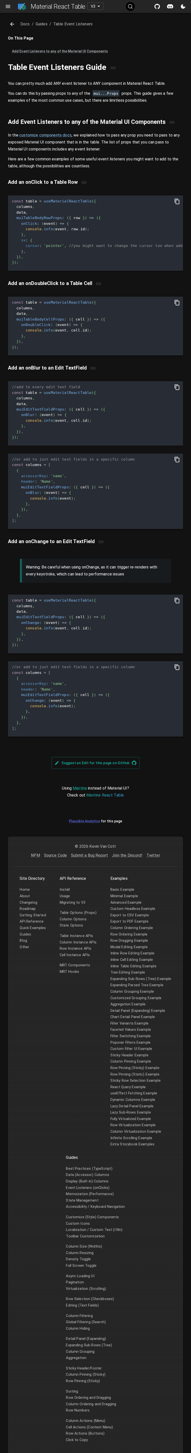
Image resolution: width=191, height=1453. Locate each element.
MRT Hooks (69, 972)
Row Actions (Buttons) (85, 1433)
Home (25, 890)
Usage (65, 896)
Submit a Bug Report (89, 855)
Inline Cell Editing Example (131, 960)
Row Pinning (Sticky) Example (134, 1068)
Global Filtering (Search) (86, 1322)
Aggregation (76, 1358)
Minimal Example (124, 896)
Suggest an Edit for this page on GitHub (95, 763)
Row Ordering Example (129, 934)
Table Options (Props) (78, 913)
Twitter (153, 855)
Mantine (80, 788)
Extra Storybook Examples (132, 1144)
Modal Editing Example (129, 947)
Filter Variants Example (129, 1023)
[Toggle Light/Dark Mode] (183, 6)
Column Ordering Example (131, 928)
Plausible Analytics (84, 821)
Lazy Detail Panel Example (132, 1106)
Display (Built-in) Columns (87, 1181)
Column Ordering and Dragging (91, 1404)
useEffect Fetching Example (133, 1093)
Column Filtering (79, 1316)
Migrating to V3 (72, 902)
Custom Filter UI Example (131, 1049)
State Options (71, 925)
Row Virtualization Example (133, 1125)
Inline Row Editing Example (132, 953)
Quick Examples (33, 928)
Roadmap (28, 909)
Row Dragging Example (129, 940)
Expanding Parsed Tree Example (136, 985)
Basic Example (122, 890)
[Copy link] (113, 68)
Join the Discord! (127, 855)
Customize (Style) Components (92, 1217)
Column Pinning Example (130, 1061)
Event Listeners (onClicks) (87, 1188)
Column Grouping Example (132, 991)
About (25, 896)
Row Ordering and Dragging (88, 1398)
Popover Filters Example (130, 1042)
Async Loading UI (80, 1276)
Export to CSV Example (129, 915)
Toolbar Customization (85, 1236)
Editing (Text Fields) (82, 1305)
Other (24, 947)
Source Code (55, 855)
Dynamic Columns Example (132, 1100)
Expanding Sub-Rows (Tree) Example (140, 979)
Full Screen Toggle (81, 1266)
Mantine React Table (105, 795)
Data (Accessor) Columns (87, 1175)
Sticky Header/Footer (84, 1368)
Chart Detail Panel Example (132, 1017)
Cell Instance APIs (75, 955)
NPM (35, 855)
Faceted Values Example (130, 1030)
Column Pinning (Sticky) (85, 1374)
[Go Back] (12, 24)
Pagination (75, 1282)
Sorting (72, 1391)
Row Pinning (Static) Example (134, 1074)
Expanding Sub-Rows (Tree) (89, 1345)
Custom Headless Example (132, 909)
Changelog (28, 902)
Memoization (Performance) (90, 1194)
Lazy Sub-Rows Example (130, 1112)
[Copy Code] (177, 201)
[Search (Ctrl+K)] (130, 6)
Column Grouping (80, 1352)
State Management (82, 1200)
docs (25, 24)
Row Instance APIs (76, 948)
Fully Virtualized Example (130, 1119)
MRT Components (75, 965)
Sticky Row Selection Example (135, 1080)
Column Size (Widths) (84, 1246)
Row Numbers (78, 1410)
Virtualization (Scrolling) (86, 1289)
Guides (25, 934)
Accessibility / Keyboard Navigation (95, 1207)
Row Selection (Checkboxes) (90, 1299)
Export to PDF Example (129, 921)
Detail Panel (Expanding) (86, 1339)
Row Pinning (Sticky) (83, 1381)
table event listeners (73, 24)
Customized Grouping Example (136, 998)
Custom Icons (78, 1223)
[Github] (157, 6)
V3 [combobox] (93, 6)
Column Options (73, 919)
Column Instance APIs (78, 942)
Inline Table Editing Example (133, 966)
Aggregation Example (128, 1004)
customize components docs (45, 135)
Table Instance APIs (76, 936)
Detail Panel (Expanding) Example (137, 1011)
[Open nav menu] (8, 6)
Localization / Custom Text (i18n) (94, 1230)
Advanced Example (126, 902)
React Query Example (128, 1087)
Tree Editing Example (127, 972)
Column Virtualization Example (135, 1131)
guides (42, 24)
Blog (23, 940)
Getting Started (33, 915)
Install (65, 890)
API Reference (32, 921)
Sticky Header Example (129, 1055)
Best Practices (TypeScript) (89, 1169)
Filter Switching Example (130, 1036)
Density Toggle (78, 1259)
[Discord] (170, 6)
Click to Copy (77, 1440)
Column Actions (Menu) (85, 1421)
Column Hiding (78, 1328)
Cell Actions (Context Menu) (89, 1427)
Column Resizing (80, 1253)
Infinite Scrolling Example (131, 1138)
